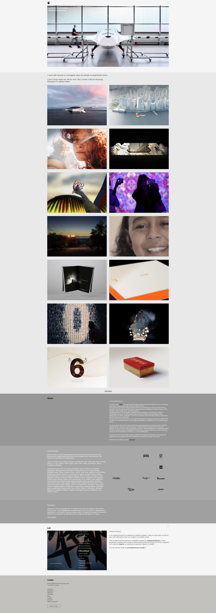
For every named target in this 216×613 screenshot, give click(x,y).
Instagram (50, 591)
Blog (48, 596)
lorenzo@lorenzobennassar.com (58, 583)
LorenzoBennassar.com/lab (135, 548)
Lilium (121, 404)
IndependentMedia (153, 540)
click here (132, 439)
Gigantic (121, 544)
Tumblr (49, 598)
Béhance (50, 593)
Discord (49, 600)
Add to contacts (52, 601)
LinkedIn (50, 589)
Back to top (53, 606)
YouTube (50, 594)
